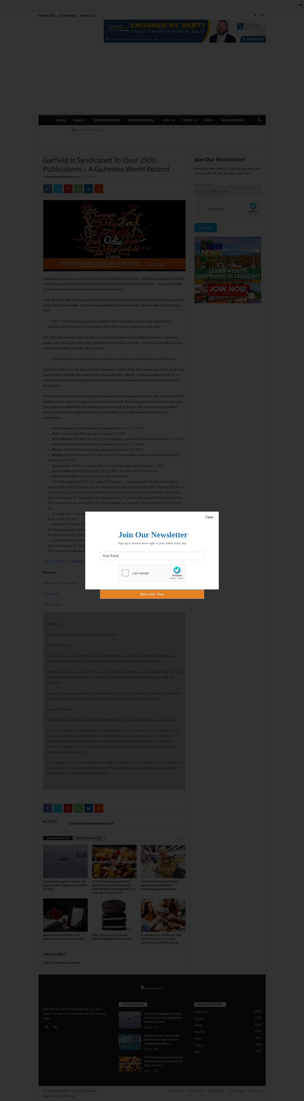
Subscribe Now (152, 594)
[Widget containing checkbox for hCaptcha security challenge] (152, 573)
